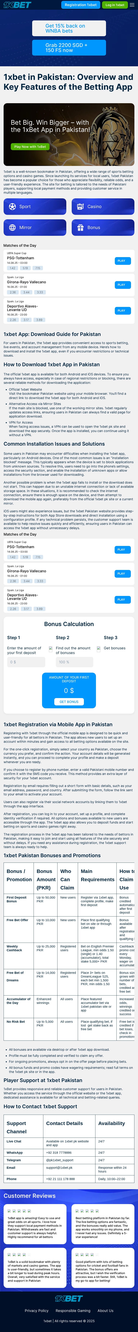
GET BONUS (69, 702)
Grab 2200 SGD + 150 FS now (66, 47)
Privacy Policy (37, 1311)
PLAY (121, 260)
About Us (105, 1311)
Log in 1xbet (115, 5)
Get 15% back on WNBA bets (65, 28)
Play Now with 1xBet (30, 147)
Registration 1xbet (81, 5)
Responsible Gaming (73, 1311)
